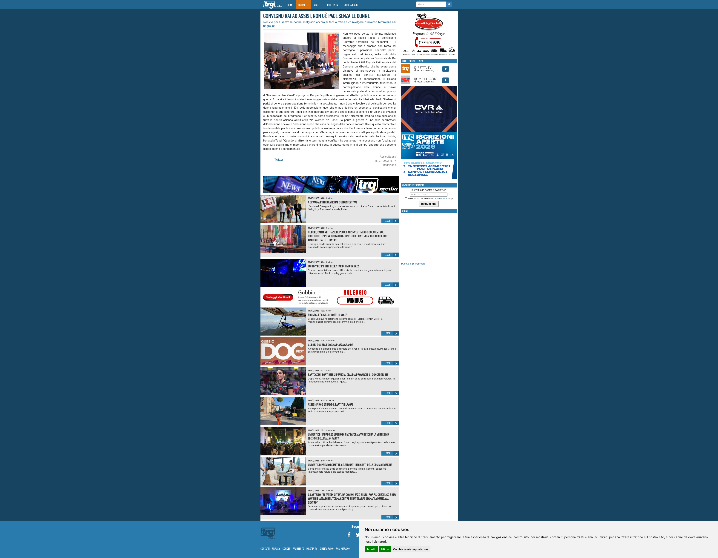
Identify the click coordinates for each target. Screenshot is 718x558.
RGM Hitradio (343, 548)
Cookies (286, 548)
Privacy (276, 548)
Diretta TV (332, 5)
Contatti (265, 548)
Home (292, 5)
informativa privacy (443, 199)
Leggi (387, 220)
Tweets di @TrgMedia (413, 263)
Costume (330, 340)
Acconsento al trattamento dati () (430, 199)
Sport (328, 311)
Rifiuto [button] (385, 549)
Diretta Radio (351, 5)
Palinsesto (298, 548)
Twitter (278, 159)
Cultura (329, 198)
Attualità (330, 400)
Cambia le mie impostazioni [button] (411, 549)
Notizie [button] (302, 5)
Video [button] (317, 5)
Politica (330, 228)
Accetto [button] (371, 549)
